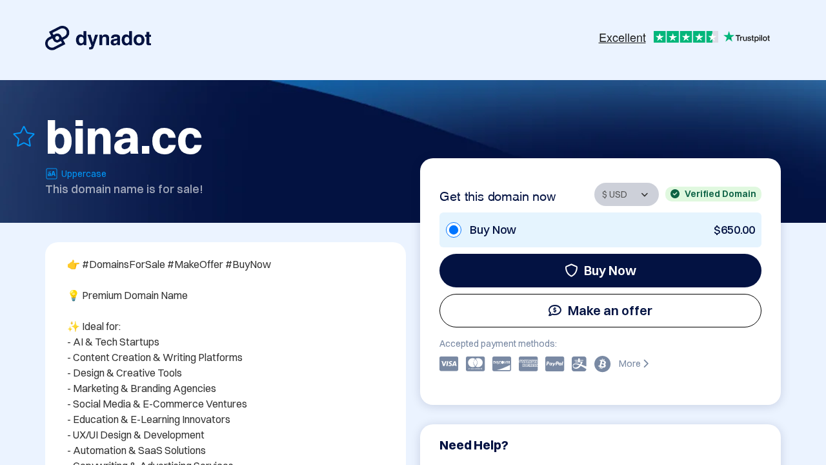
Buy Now (610, 270)
